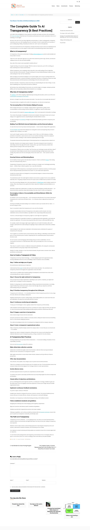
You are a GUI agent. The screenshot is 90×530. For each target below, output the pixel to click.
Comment (12, 463)
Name (11, 480)
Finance (71, 6)
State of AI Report (16, 36)
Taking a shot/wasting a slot (66, 40)
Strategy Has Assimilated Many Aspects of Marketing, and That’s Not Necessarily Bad (69, 36)
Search (70, 19)
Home (53, 6)
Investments (64, 6)
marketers (13, 94)
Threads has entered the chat (66, 30)
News (58, 6)
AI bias (47, 159)
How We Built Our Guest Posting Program (21, 445)
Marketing (77, 6)
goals (21, 268)
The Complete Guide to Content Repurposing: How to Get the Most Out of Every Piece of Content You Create (45, 447)
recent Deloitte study (15, 129)
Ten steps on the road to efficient (67, 33)
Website (43, 480)
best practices (20, 344)
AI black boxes (40, 182)
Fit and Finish (62, 42)
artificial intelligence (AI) (38, 54)
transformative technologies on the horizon (19, 96)
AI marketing (22, 119)
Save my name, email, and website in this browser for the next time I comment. (28, 486)
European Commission (45, 412)
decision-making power (29, 112)
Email (27, 480)
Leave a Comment (21, 439)
